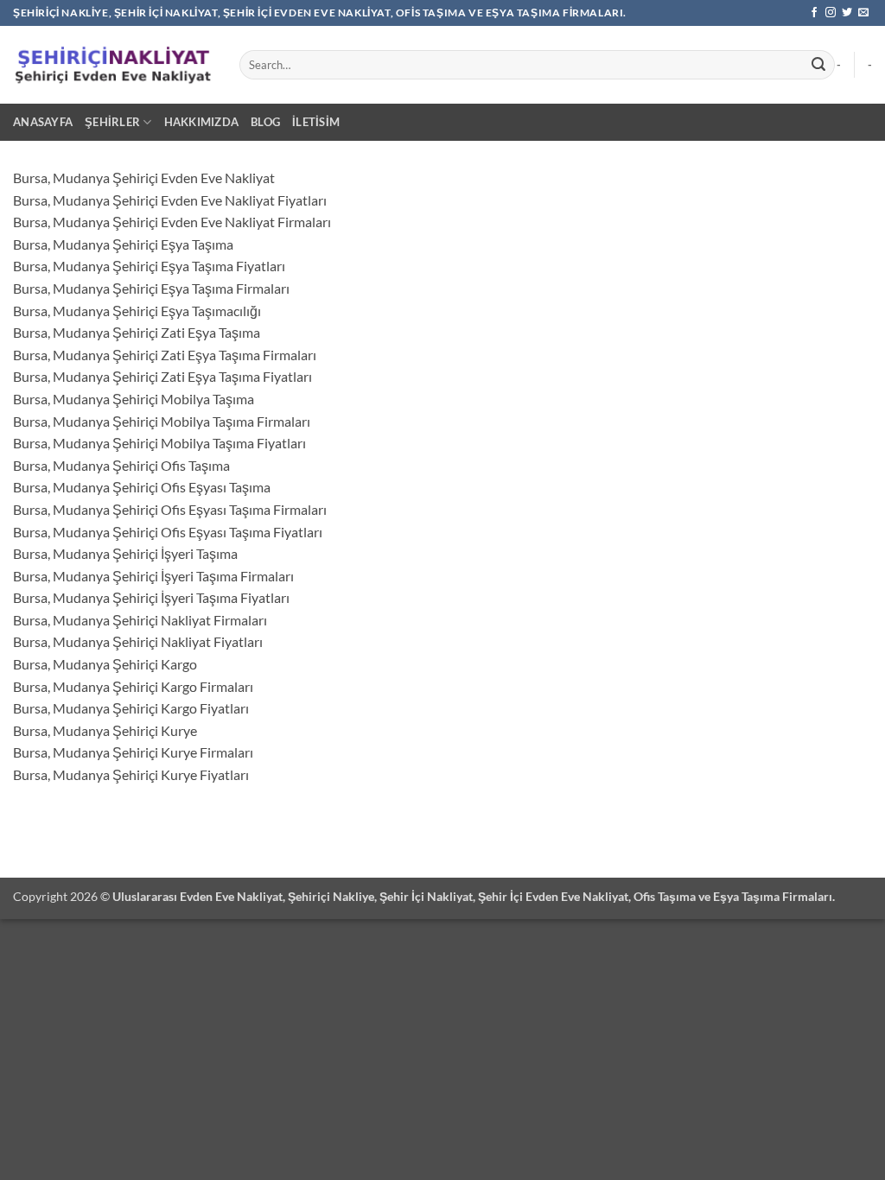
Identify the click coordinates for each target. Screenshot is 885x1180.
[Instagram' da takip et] (830, 13)
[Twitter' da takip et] (847, 13)
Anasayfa (43, 122)
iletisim (316, 122)
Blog (265, 122)
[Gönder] (818, 64)
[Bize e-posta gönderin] (863, 13)
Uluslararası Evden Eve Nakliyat (197, 896)
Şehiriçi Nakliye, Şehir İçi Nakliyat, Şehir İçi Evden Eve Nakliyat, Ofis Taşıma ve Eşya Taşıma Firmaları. (561, 896)
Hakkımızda (201, 122)
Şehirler (112, 122)
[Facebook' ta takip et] (814, 13)
